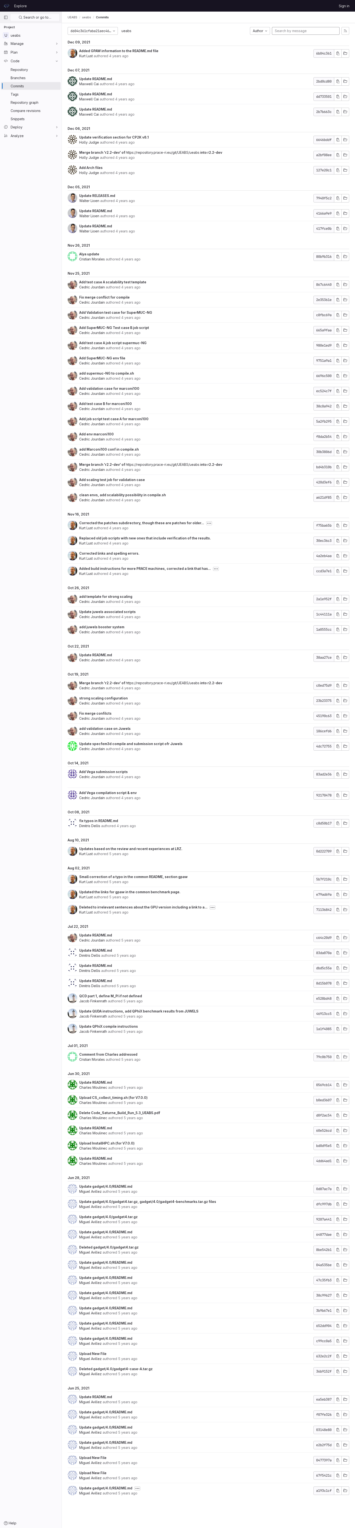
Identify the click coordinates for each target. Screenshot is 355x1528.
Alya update (89, 254)
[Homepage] (6, 6)
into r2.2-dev (210, 152)
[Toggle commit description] (209, 523)
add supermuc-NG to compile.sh (106, 373)
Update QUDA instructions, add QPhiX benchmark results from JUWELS (139, 1011)
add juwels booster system (101, 627)
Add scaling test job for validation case (112, 480)
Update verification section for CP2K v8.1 (114, 137)
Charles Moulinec (93, 1087)
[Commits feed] (345, 31)
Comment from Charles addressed (108, 1054)
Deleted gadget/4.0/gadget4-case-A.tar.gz (116, 1369)
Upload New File (92, 1354)
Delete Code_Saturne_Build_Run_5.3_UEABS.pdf (119, 1113)
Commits (102, 17)
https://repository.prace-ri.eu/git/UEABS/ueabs (162, 152)
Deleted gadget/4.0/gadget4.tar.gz (109, 1247)
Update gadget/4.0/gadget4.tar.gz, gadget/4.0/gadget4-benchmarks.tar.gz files (147, 1202)
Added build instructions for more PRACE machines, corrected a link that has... (145, 568)
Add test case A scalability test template (112, 282)
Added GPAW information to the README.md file (118, 51)
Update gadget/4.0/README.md (105, 1186)
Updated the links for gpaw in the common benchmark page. (129, 892)
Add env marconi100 (96, 434)
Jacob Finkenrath (93, 1001)
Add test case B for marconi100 (105, 404)
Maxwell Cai (89, 84)
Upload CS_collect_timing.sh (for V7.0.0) (113, 1097)
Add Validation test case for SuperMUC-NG (115, 312)
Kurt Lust (86, 56)
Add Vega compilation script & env (108, 793)
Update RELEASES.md (97, 196)
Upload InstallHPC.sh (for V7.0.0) (107, 1143)
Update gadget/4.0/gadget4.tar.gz (108, 1217)
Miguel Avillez (90, 1191)
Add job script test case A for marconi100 (114, 419)
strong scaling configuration (103, 698)
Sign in (344, 6)
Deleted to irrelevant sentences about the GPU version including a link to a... (143, 907)
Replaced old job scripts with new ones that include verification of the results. (145, 538)
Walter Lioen (89, 201)
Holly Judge (89, 142)
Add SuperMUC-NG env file (102, 358)
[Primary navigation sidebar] (6, 17)
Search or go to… (36, 17)
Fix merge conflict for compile (104, 297)
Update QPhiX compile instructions (108, 1026)
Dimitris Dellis (89, 826)
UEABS (72, 17)
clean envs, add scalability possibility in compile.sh (122, 495)
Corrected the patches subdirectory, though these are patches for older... (141, 523)
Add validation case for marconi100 (109, 388)
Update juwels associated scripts (107, 612)
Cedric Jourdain (92, 287)
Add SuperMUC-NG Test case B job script (114, 328)
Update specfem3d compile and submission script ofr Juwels (131, 744)
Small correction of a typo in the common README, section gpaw (133, 877)
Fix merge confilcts (95, 713)
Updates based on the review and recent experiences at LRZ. (130, 849)
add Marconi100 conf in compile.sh (109, 449)
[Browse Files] (345, 53)
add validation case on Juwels (105, 728)
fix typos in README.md (98, 821)
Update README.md (95, 79)
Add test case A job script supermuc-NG (113, 343)
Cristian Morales (92, 259)
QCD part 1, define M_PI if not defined (110, 996)
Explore (20, 6)
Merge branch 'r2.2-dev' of (102, 152)
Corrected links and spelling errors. (109, 553)
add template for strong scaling (105, 596)
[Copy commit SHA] (338, 53)
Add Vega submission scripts (103, 772)
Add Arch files (91, 168)
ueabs (126, 31)
